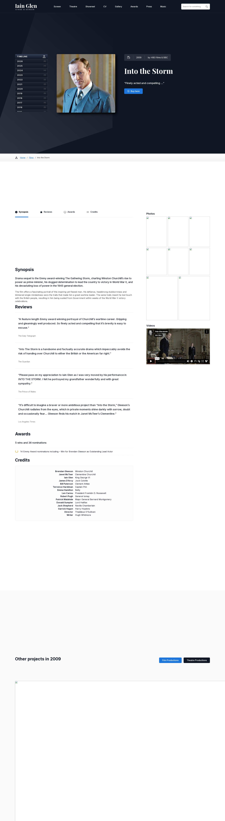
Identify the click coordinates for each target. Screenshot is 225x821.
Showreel (90, 6)
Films (31, 157)
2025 (31, 66)
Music (163, 6)
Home (22, 157)
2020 (31, 89)
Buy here (135, 91)
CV (104, 6)
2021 (31, 84)
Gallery (118, 6)
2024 (31, 70)
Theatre (73, 6)
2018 (31, 98)
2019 (31, 93)
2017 (31, 103)
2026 (31, 61)
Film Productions (170, 660)
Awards (134, 6)
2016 (31, 107)
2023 (31, 75)
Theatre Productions (197, 660)
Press (149, 6)
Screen (57, 6)
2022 (31, 80)
